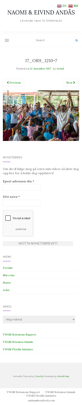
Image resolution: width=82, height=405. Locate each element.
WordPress (63, 376)
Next (69, 82)
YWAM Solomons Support (19, 334)
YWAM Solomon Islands (18, 342)
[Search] (76, 40)
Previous (15, 82)
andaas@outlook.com (41, 400)
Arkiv (6, 290)
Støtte (7, 282)
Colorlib (39, 376)
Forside (8, 268)
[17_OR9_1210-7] (41, 115)
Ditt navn (11, 197)
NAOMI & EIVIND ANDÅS (41, 12)
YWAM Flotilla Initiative (18, 349)
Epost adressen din (18, 181)
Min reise (9, 275)
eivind (60, 68)
